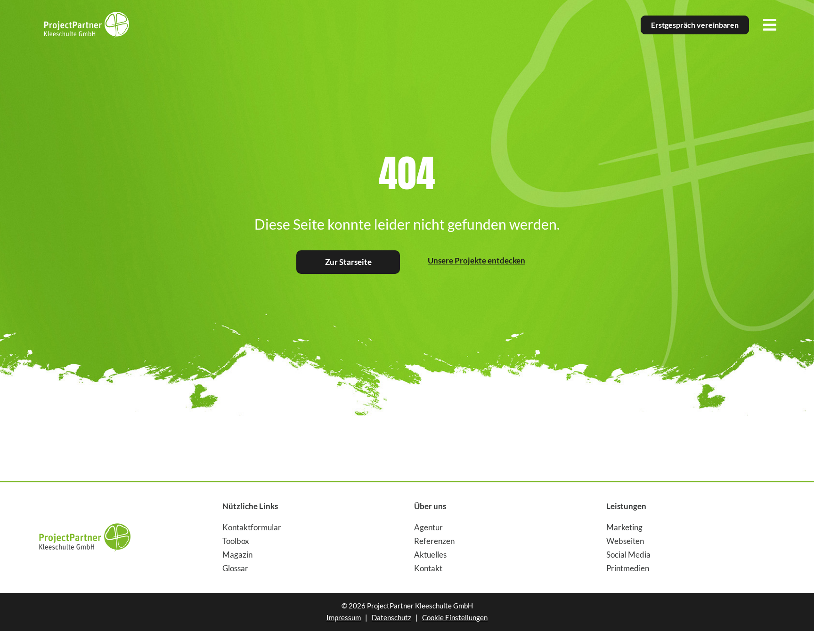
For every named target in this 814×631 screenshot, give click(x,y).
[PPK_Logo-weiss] (86, 16)
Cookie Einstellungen (455, 617)
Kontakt (428, 568)
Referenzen (434, 541)
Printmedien (627, 568)
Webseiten (625, 541)
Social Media (628, 554)
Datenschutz (391, 617)
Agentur (428, 527)
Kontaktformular (251, 527)
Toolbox (235, 541)
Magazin (237, 554)
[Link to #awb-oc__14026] (769, 24)
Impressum (343, 617)
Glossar (235, 568)
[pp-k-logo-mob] (84, 520)
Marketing (624, 527)
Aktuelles (430, 554)
